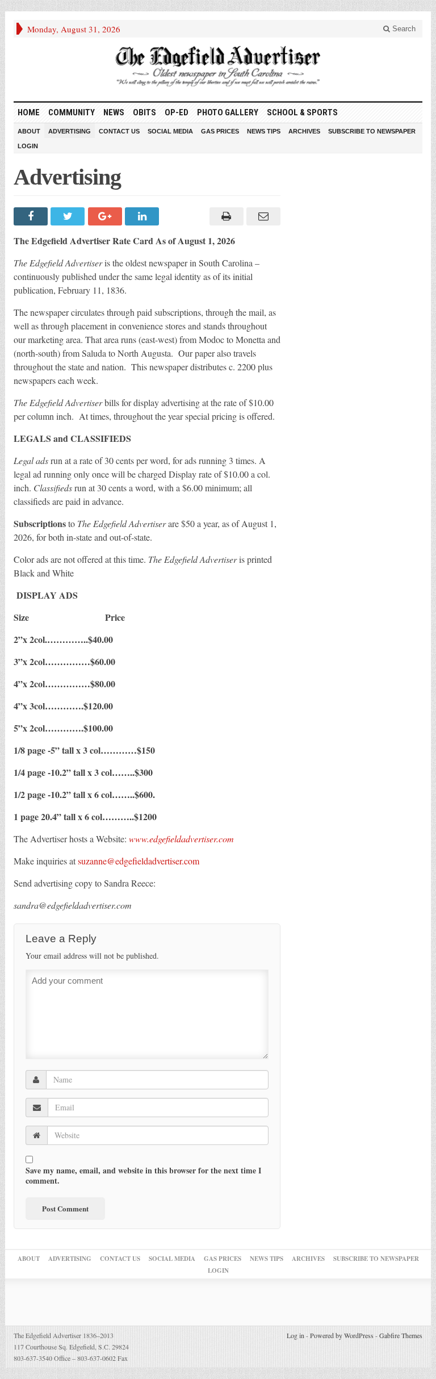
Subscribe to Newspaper (372, 131)
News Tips (263, 131)
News (113, 112)
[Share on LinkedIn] (143, 216)
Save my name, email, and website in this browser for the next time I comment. (143, 1175)
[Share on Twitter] (69, 216)
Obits (144, 112)
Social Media (170, 131)
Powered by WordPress (342, 1335)
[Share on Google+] (106, 216)
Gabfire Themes (400, 1335)
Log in (295, 1335)
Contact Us (119, 131)
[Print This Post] (224, 216)
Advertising (69, 131)
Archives (304, 131)
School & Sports (302, 112)
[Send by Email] (262, 216)
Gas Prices (220, 131)
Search (403, 28)
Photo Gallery (227, 112)
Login (28, 146)
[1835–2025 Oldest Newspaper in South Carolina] (218, 66)
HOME (29, 112)
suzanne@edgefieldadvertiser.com (138, 861)
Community (71, 112)
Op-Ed (176, 112)
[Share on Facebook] (32, 216)
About (29, 131)
